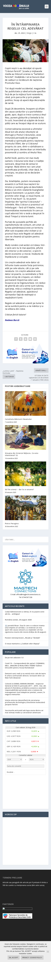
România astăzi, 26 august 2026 (18, 620)
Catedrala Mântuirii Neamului (18, 419)
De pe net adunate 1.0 (14, 657)
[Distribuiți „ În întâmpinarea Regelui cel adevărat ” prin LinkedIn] (25, 339)
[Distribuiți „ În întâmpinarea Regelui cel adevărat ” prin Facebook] (16, 339)
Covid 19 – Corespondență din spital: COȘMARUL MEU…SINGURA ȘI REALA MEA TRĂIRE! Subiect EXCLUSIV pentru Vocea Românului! (25, 665)
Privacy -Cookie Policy (32, 957)
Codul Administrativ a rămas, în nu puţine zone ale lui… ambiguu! (24, 613)
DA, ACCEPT (13, 957)
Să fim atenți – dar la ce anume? (19, 489)
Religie (29, 33)
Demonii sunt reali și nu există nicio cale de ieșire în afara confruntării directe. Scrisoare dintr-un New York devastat (25, 675)
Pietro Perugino (12, 523)
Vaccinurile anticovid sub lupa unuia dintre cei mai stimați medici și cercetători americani (24, 711)
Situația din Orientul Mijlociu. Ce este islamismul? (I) (21, 454)
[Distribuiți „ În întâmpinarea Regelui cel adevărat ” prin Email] (30, 339)
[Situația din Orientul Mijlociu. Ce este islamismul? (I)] (25, 437)
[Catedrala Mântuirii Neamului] (25, 403)
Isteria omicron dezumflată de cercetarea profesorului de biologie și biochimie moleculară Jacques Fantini (25, 702)
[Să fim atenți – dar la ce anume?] (25, 473)
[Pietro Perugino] (25, 508)
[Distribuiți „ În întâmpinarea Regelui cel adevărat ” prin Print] (35, 339)
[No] (47, 951)
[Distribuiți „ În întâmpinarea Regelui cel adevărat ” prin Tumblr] (20, 339)
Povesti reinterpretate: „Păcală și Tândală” (22, 638)
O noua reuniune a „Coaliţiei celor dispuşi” (22, 643)
